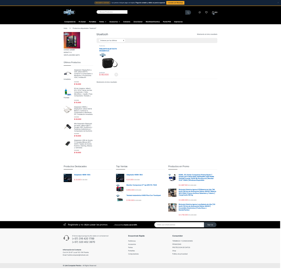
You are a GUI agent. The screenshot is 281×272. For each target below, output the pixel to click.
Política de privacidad (180, 254)
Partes (101, 22)
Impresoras (178, 22)
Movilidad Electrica (153, 22)
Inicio (65, 28)
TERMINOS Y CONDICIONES (182, 241)
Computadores (70, 22)
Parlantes (102, 46)
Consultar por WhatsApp (175, 3)
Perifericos (132, 241)
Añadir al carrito (116, 74)
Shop (174, 251)
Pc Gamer (82, 22)
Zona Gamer (138, 22)
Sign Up (210, 225)
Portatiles (92, 22)
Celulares (126, 22)
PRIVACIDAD (176, 244)
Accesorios (113, 22)
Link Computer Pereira (73, 265)
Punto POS (167, 22)
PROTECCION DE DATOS (181, 247)
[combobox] (112, 12)
